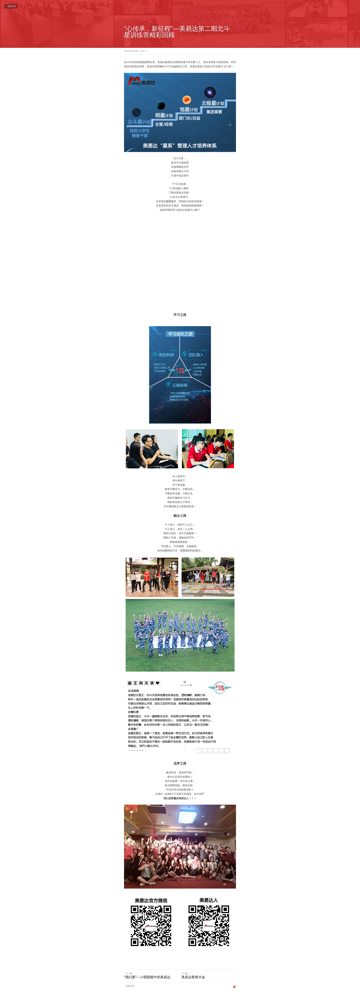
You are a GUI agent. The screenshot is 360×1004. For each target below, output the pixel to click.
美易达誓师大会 (193, 977)
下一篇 (184, 973)
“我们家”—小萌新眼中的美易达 (147, 977)
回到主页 (12, 6)
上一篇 (129, 973)
